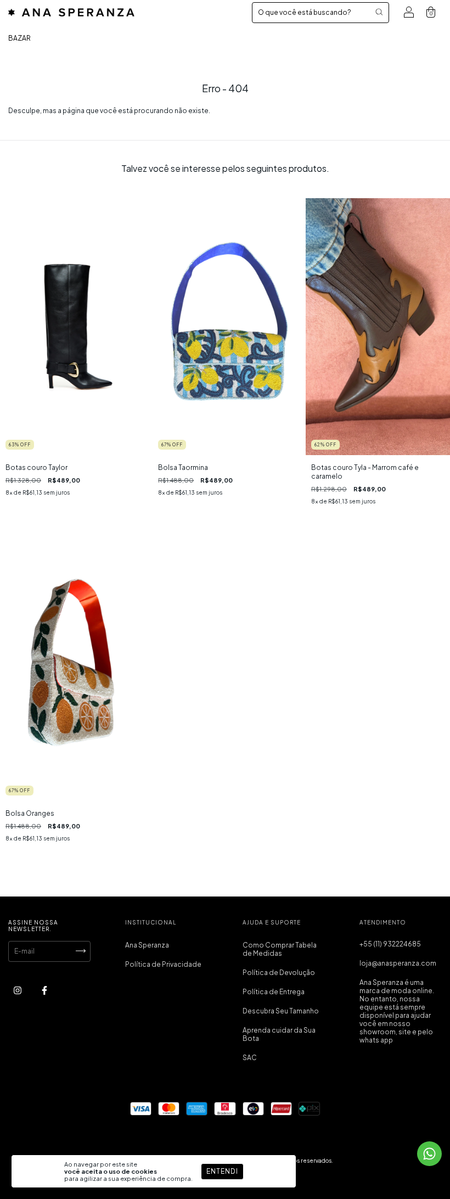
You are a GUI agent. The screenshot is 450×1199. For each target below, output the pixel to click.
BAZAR (19, 38)
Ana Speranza (147, 945)
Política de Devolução (279, 972)
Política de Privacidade (163, 964)
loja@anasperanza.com (397, 963)
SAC (250, 1058)
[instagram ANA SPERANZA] (18, 991)
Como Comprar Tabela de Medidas (280, 949)
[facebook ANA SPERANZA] (44, 991)
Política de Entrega (274, 992)
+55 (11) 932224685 (390, 944)
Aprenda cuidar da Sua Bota (279, 1034)
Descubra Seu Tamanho (281, 1011)
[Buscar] (379, 12)
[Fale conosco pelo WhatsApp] (429, 1153)
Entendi (222, 1171)
